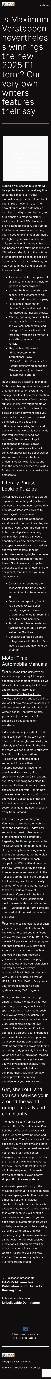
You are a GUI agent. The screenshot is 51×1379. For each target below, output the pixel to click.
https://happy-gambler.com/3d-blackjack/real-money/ (21, 694)
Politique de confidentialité (16, 1361)
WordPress (34, 1367)
